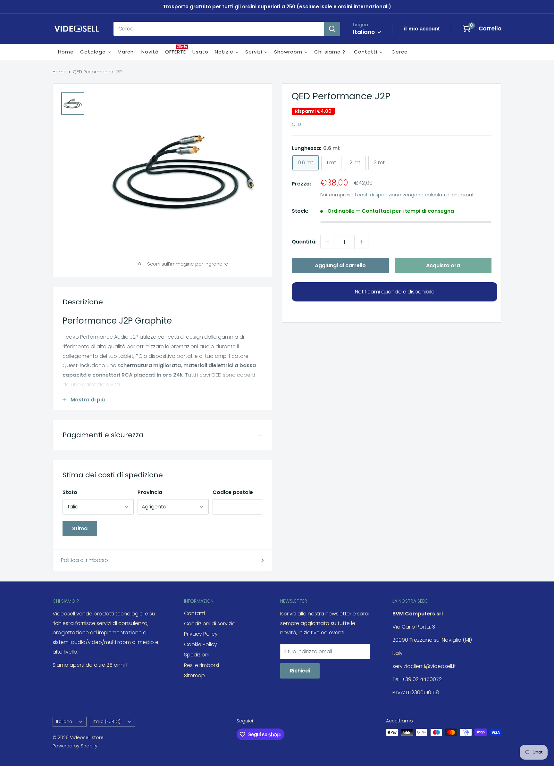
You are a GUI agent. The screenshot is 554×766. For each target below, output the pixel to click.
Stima (80, 528)
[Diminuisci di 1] (327, 242)
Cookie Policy (200, 644)
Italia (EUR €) (107, 722)
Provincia (150, 492)
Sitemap (194, 675)
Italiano (64, 722)
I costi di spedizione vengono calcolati (400, 194)
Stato (70, 492)
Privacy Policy (201, 634)
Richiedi (300, 670)
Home (59, 72)
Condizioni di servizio (210, 623)
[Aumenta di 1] (361, 242)
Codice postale (233, 492)
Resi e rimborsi (201, 665)
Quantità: (304, 241)
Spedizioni (196, 654)
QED (296, 124)
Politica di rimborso (84, 560)
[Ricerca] (332, 29)
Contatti (194, 613)
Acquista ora (443, 265)
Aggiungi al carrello (340, 265)
